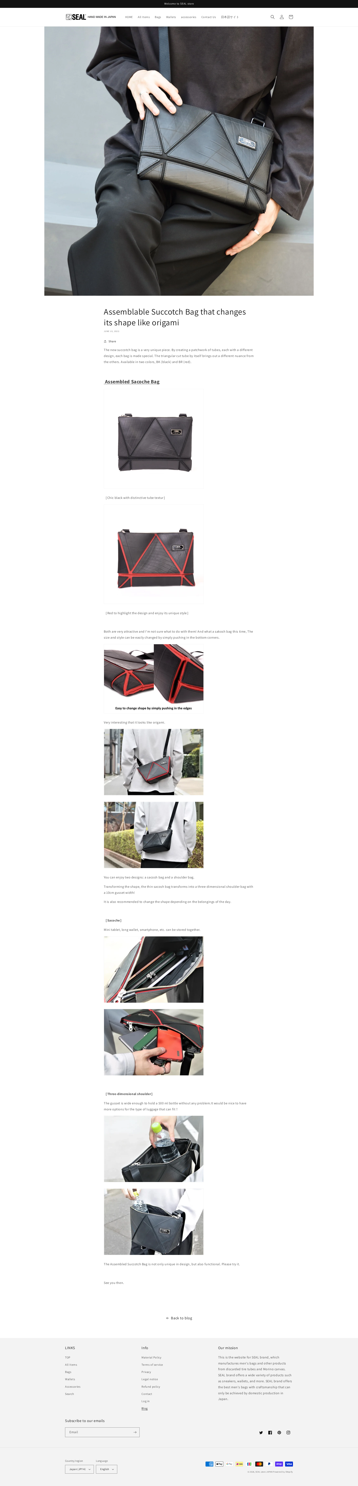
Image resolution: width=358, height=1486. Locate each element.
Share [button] (112, 341)
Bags (68, 1372)
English (104, 1469)
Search (69, 1394)
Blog (145, 1408)
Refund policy (151, 1386)
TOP (67, 1357)
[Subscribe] (134, 1432)
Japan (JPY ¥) (77, 1469)
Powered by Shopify (283, 1471)
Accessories (73, 1386)
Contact (147, 1394)
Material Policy (151, 1357)
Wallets (70, 1379)
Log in (146, 1401)
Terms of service (152, 1365)
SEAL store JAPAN (263, 1471)
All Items (71, 1365)
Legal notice (150, 1379)
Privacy (146, 1372)
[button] (272, 17)
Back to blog (181, 1318)
